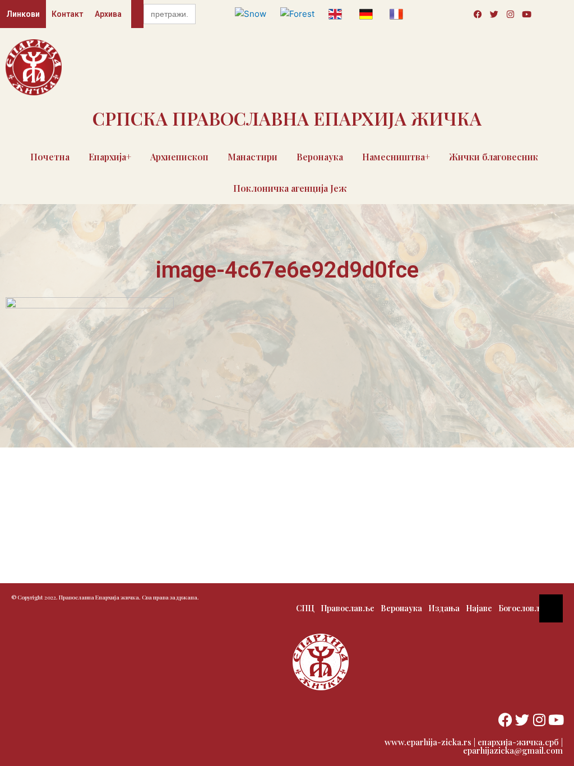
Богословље (522, 608)
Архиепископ (179, 157)
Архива (108, 14)
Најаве (479, 608)
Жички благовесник (493, 157)
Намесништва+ (396, 157)
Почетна (50, 157)
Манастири (252, 157)
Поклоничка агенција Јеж (290, 188)
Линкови (23, 14)
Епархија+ (110, 157)
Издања (444, 608)
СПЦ (305, 608)
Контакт (67, 14)
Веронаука (320, 157)
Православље (347, 608)
